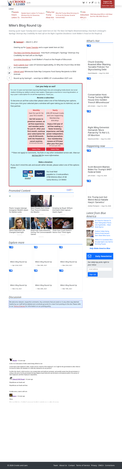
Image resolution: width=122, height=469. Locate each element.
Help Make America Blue (100, 248)
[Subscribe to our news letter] (96, 2)
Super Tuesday (32, 47)
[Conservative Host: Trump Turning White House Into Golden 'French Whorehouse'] (100, 84)
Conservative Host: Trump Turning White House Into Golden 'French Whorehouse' (98, 98)
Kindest (28, 178)
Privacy (94, 465)
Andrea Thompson (93, 206)
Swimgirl (19, 42)
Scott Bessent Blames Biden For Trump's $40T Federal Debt (100, 169)
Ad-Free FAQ (37, 155)
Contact (71, 465)
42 (88, 78)
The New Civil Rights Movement (27, 52)
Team (55, 465)
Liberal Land (19, 71)
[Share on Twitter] (9, 73)
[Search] (99, 2)
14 (10, 247)
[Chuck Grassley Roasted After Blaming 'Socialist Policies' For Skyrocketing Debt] (100, 51)
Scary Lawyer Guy (21, 65)
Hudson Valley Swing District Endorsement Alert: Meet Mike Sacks (102, 233)
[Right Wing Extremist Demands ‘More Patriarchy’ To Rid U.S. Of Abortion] (100, 117)
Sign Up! (92, 274)
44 (88, 111)
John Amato (91, 106)
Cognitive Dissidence (22, 59)
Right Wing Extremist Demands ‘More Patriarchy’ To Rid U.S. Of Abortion (99, 131)
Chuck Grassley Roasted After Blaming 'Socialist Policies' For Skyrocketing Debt (99, 65)
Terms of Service (19, 306)
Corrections (110, 465)
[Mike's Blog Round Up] (20, 252)
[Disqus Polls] (45, 332)
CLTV (28, 3)
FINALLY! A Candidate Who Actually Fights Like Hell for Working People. (104, 242)
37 (88, 181)
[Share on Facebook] (9, 68)
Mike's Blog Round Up (25, 25)
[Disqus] (45, 379)
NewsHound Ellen (93, 139)
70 (88, 45)
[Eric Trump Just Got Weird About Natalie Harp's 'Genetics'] (100, 187)
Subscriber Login (107, 6)
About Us (63, 465)
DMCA (101, 465)
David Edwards (92, 73)
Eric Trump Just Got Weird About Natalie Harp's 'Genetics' (98, 200)
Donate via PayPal (40, 173)
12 (60, 270)
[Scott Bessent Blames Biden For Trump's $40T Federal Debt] (100, 156)
